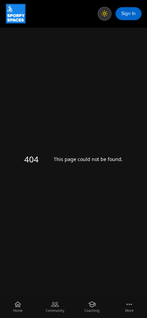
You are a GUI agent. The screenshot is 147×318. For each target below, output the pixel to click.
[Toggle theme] (104, 13)
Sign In (128, 13)
